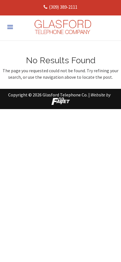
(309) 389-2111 (63, 7)
